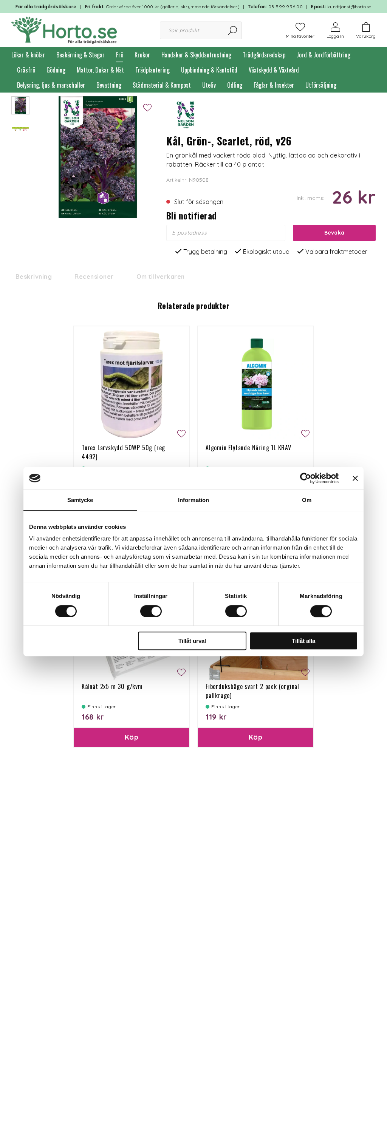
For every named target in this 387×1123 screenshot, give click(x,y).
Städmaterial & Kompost (162, 85)
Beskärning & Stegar (80, 54)
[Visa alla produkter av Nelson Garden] (185, 114)
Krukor (142, 54)
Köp (131, 737)
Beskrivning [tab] (33, 276)
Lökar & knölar (28, 54)
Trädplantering (152, 69)
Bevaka (334, 232)
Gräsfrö (26, 69)
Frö (119, 54)
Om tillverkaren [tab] (160, 276)
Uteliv (209, 85)
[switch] (151, 611)
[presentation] (20, 105)
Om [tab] (306, 500)
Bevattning (108, 85)
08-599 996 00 (285, 6)
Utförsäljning (320, 85)
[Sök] (233, 30)
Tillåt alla (303, 641)
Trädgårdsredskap (264, 54)
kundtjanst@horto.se (349, 6)
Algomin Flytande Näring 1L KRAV (248, 447)
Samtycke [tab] (80, 500)
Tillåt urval (192, 641)
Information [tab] (193, 500)
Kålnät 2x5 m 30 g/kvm (112, 686)
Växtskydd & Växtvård (274, 69)
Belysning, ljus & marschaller (51, 85)
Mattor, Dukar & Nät (100, 69)
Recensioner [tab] (93, 276)
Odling (234, 85)
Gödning (55, 69)
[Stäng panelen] (355, 478)
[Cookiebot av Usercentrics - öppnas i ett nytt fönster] (305, 478)
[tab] (20, 105)
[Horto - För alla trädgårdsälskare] (64, 29)
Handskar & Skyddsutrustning (196, 54)
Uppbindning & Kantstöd (209, 69)
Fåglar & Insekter (274, 85)
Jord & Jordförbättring (323, 54)
